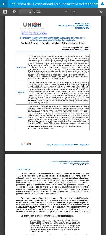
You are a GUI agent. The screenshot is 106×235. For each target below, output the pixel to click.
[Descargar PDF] (102, 4)
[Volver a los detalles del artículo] (4, 4)
